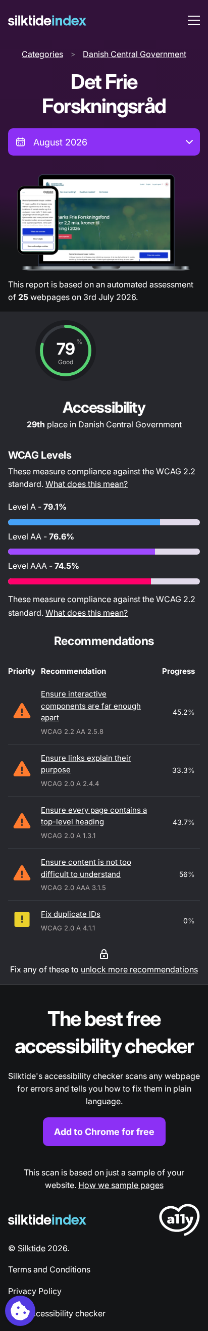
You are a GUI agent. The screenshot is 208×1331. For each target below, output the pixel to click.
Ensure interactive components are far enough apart (91, 705)
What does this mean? (86, 484)
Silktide (31, 1248)
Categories (42, 54)
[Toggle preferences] (20, 1311)
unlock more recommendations (139, 969)
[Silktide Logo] (47, 1219)
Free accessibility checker (57, 1313)
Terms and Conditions (49, 1269)
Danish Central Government (134, 54)
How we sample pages (121, 1185)
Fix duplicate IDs (70, 914)
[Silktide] (47, 20)
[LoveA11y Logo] (179, 1222)
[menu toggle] (194, 20)
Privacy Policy (35, 1291)
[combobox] (104, 142)
